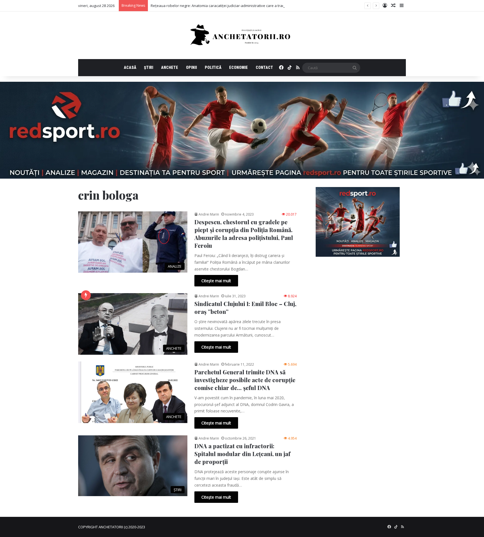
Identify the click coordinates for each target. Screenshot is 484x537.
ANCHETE (169, 67)
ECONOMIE (238, 67)
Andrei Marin (209, 214)
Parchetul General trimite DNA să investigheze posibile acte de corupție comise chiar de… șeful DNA (244, 379)
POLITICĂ (213, 67)
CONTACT (264, 67)
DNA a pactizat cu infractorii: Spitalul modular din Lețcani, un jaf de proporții (242, 453)
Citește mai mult (216, 280)
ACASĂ (130, 67)
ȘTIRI (148, 67)
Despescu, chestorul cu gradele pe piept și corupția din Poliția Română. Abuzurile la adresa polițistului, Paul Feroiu (243, 233)
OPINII (191, 67)
